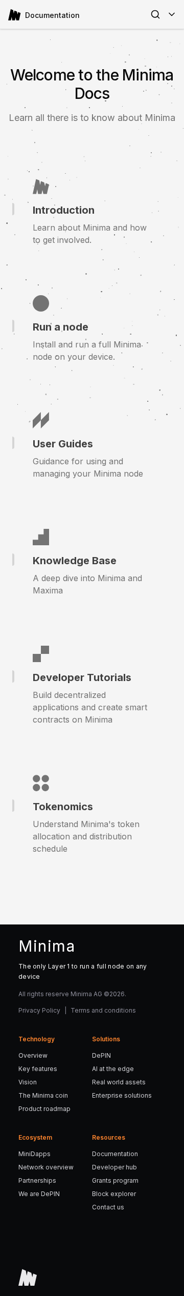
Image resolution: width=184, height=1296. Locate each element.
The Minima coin (43, 1095)
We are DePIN (39, 1194)
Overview (33, 1055)
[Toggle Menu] (172, 14)
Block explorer (114, 1194)
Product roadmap (44, 1109)
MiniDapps (34, 1154)
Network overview (46, 1167)
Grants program (115, 1180)
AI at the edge (113, 1069)
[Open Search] (155, 14)
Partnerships (37, 1180)
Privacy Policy (39, 1010)
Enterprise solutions (122, 1095)
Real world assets (119, 1082)
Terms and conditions (103, 1010)
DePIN (101, 1055)
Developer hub (114, 1167)
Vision (27, 1082)
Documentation (115, 1154)
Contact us (108, 1207)
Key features (37, 1069)
